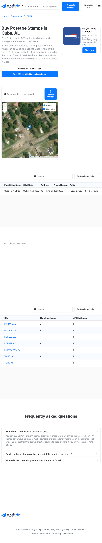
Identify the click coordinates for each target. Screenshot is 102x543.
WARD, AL (9, 356)
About (47, 529)
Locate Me (90, 6)
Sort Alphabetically (86, 176)
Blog (53, 529)
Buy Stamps (37, 529)
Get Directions (91, 191)
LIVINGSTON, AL (12, 350)
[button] (29, 127)
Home (4, 16)
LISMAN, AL (10, 343)
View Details (76, 191)
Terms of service (78, 529)
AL (21, 16)
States (14, 16)
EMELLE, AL (10, 337)
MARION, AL (10, 324)
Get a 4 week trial (88, 45)
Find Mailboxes (23, 529)
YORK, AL (8, 363)
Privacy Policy (62, 529)
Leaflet (33, 157)
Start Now (89, 50)
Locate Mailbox (71, 6)
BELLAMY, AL (10, 330)
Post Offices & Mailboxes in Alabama (29, 74)
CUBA (29, 16)
